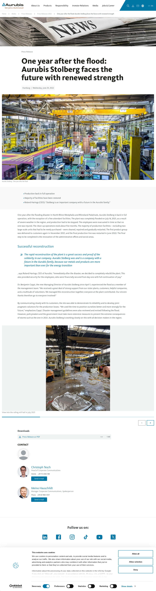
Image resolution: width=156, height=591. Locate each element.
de (149, 6)
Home (4, 14)
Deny (135, 570)
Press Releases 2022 (44, 14)
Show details (126, 586)
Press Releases (26, 14)
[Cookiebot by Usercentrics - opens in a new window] (15, 586)
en (152, 6)
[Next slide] (150, 423)
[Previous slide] (142, 423)
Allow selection (135, 562)
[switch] (70, 586)
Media (14, 14)
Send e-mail (39, 478)
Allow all (135, 554)
